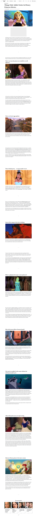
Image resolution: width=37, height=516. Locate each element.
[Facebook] (18, 1)
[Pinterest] (25, 1)
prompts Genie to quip (26, 205)
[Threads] (26, 1)
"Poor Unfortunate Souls (15, 257)
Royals (15, 1)
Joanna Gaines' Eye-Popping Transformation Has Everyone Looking (14, 510)
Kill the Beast (28, 239)
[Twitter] (21, 1)
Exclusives (11, 1)
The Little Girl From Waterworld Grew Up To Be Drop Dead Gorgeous (7, 510)
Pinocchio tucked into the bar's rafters (20, 155)
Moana (16, 307)
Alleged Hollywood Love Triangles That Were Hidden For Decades (29, 510)
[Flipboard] (23, 1)
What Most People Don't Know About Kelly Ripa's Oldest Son (22, 510)
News (8, 1)
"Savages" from (18, 239)
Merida (13, 307)
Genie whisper (20, 189)
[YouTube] (20, 1)
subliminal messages (24, 201)
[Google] (28, 1)
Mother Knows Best (25, 258)
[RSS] (30, 1)
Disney (30, 433)
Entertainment (6, 3)
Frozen (8, 203)
